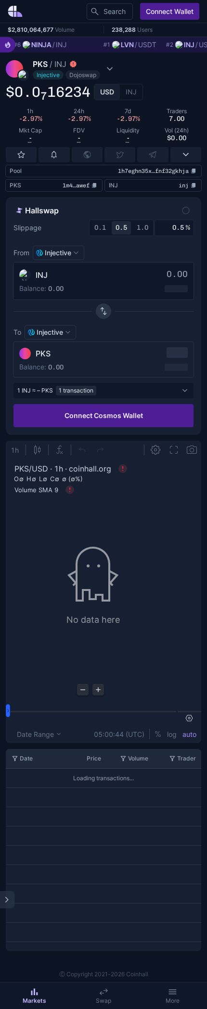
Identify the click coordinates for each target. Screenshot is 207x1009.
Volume (138, 758)
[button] (76, 68)
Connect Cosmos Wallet (104, 415)
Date (26, 758)
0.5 (121, 227)
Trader (186, 758)
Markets (34, 1000)
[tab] (107, 92)
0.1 (100, 227)
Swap (103, 1000)
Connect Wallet (170, 11)
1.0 (142, 227)
